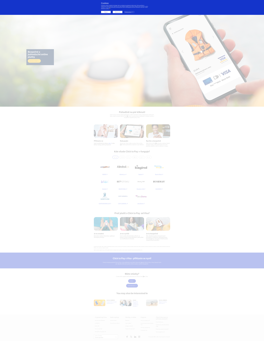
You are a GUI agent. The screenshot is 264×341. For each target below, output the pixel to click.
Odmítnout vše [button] (117, 12)
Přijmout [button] (106, 12)
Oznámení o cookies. (105, 8)
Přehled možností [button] (128, 12)
